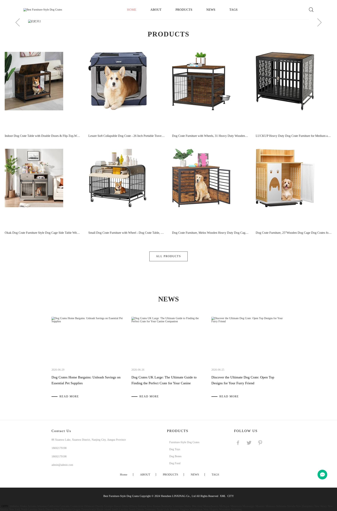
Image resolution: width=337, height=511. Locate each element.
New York (14, 509)
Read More (69, 396)
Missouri (260, 506)
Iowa (149, 506)
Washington (196, 509)
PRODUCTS (184, 9)
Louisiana (178, 506)
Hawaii (117, 506)
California (53, 506)
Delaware (89, 506)
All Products (168, 256)
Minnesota (236, 506)
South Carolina (120, 509)
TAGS (233, 9)
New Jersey (320, 506)
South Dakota (136, 509)
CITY (230, 496)
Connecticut (76, 506)
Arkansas (42, 506)
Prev (17, 22)
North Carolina (29, 509)
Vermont (174, 509)
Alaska (23, 506)
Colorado (64, 506)
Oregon (76, 509)
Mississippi (248, 506)
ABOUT (155, 9)
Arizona (31, 506)
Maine (187, 506)
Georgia (108, 506)
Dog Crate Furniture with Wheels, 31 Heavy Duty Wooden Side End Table (210, 135)
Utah (166, 509)
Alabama (14, 506)
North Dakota (45, 509)
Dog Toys (174, 449)
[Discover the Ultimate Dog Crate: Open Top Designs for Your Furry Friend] (248, 321)
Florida (99, 506)
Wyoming (236, 509)
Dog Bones (175, 456)
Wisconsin (224, 509)
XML (223, 496)
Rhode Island (104, 509)
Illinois (133, 506)
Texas (160, 509)
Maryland (197, 506)
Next (319, 22)
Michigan (224, 506)
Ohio (56, 509)
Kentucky (166, 506)
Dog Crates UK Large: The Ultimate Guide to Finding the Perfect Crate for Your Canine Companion (164, 383)
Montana (270, 506)
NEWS (210, 9)
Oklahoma (66, 509)
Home (131, 9)
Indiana (142, 506)
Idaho (125, 506)
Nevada (291, 506)
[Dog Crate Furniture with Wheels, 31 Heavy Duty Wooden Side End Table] (210, 90)
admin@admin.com (62, 464)
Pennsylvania (88, 509)
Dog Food (174, 463)
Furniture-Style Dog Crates (184, 442)
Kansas (157, 506)
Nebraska (281, 506)
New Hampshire (305, 506)
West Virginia (210, 509)
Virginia (184, 509)
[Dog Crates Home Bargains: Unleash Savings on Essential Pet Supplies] (88, 321)
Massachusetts (210, 506)
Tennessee (150, 509)
